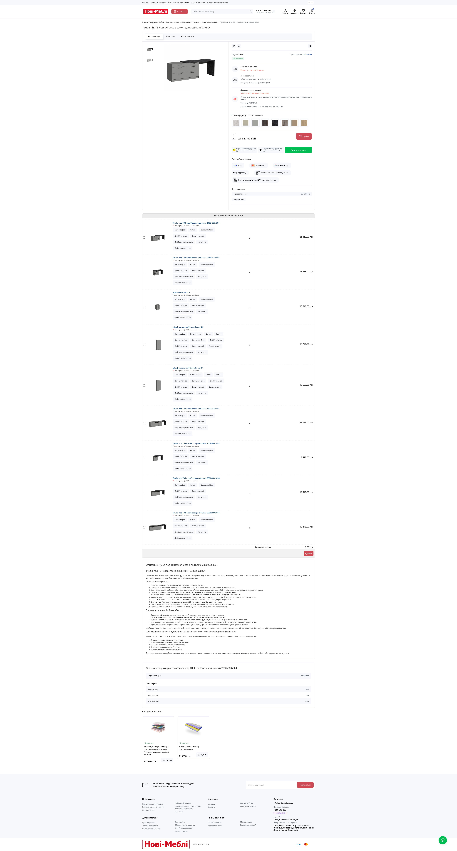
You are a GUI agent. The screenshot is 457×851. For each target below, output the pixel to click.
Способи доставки (158, 2)
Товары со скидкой (150, 826)
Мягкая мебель (246, 803)
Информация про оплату (178, 2)
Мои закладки (246, 822)
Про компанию (148, 810)
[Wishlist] (239, 46)
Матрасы (211, 804)
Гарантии (179, 812)
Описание (170, 36)
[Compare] (234, 46)
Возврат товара (181, 831)
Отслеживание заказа (151, 829)
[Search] (250, 11)
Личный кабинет (215, 822)
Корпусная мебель (248, 806)
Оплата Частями (198, 2)
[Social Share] (310, 46)
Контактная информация (217, 2)
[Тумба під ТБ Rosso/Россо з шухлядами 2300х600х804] (190, 68)
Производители (148, 822)
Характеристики (187, 36)
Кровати (211, 807)
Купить (308, 553)
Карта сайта (180, 822)
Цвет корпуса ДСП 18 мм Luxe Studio (248, 115)
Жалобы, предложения (184, 828)
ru (309, 2)
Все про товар (154, 36)
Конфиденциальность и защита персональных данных (188, 807)
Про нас (145, 2)
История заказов (215, 826)
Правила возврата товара (153, 807)
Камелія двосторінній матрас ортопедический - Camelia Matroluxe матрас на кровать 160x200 (156, 750)
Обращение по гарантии (185, 825)
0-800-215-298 (264, 10)
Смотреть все (238, 199)
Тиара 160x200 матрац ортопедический (189, 747)
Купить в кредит (298, 150)
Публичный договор (183, 803)
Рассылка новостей (248, 825)
